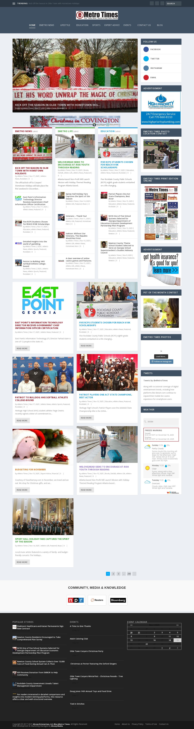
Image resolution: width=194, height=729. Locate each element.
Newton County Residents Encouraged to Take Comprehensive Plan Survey (38, 638)
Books (86, 170)
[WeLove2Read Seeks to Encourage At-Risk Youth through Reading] (75, 146)
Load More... (161, 356)
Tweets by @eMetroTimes (155, 380)
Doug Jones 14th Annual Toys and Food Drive (90, 691)
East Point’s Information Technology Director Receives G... (53, 3)
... (123, 573)
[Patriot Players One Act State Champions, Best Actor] (104, 195)
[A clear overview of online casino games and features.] (61, 259)
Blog (160, 25)
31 (139, 632)
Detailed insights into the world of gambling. (35, 242)
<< (131, 625)
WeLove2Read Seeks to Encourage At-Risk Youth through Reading (73, 165)
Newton (111, 233)
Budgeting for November (30, 469)
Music (85, 204)
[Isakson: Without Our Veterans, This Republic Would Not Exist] (61, 235)
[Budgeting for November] (43, 447)
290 (129, 573)
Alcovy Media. (57, 726)
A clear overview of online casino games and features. (79, 259)
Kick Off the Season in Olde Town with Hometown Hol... (57, 105)
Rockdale (60, 108)
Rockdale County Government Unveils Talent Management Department (37, 684)
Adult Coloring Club (79, 638)
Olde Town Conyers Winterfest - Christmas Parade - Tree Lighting (96, 677)
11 (170, 636)
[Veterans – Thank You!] (61, 217)
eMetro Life (68, 173)
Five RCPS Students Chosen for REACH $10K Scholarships (36, 222)
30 (131, 632)
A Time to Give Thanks (80, 626)
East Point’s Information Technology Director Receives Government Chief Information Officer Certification (31, 201)
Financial (55, 473)
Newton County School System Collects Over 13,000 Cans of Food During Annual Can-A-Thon (41, 662)
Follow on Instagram (162, 361)
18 (170, 640)
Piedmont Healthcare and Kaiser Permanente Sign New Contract (40, 627)
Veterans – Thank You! (76, 216)
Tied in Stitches (77, 704)
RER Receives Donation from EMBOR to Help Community (37, 673)
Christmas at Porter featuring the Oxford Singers (93, 663)
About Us (126, 724)
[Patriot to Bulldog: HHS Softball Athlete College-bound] (18, 262)
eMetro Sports (33, 249)
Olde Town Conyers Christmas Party (86, 651)
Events (127, 25)
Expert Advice (112, 25)
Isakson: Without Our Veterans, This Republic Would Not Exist (76, 235)
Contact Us (144, 25)
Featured (37, 209)
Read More (22, 348)
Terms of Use (151, 724)
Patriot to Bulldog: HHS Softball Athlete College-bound (34, 263)
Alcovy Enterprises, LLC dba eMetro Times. (51, 724)
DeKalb (60, 173)
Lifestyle (65, 25)
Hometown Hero (72, 246)
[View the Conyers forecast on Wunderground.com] (173, 492)
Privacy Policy (137, 724)
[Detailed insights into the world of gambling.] (18, 243)
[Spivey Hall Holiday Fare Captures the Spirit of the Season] (61, 195)
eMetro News (46, 25)
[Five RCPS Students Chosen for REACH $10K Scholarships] (18, 223)
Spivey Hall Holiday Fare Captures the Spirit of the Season (78, 196)
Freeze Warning (153, 430)
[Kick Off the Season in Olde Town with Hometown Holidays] (32, 149)
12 (177, 636)
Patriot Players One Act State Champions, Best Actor (119, 196)
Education (82, 25)
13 (131, 640)
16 (154, 640)
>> (177, 625)
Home (32, 25)
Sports (96, 25)
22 (147, 644)
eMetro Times (28, 108)
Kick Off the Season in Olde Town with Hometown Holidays (31, 171)
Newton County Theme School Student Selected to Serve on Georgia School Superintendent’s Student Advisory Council (117, 248)
